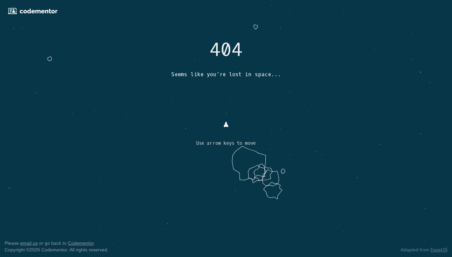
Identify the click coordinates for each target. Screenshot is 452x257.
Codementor (81, 243)
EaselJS (438, 249)
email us (29, 243)
